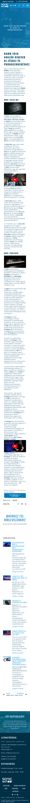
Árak (6, 788)
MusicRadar (22, 490)
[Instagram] (13, 5)
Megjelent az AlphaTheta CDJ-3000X (19, 601)
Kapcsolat (15, 791)
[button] (27, 5)
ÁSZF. (3, 741)
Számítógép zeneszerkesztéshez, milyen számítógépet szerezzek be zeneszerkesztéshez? (19, 661)
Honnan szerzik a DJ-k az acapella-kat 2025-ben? (19, 633)
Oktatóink (15, 788)
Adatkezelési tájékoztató (15, 741)
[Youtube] (15, 5)
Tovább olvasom (18, 571)
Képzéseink (6, 786)
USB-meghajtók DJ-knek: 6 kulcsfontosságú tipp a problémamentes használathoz (18, 547)
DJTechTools (13, 490)
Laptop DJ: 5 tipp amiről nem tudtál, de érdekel (19, 578)
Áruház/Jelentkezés (20, 786)
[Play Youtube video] (15, 180)
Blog (24, 788)
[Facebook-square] (10, 5)
